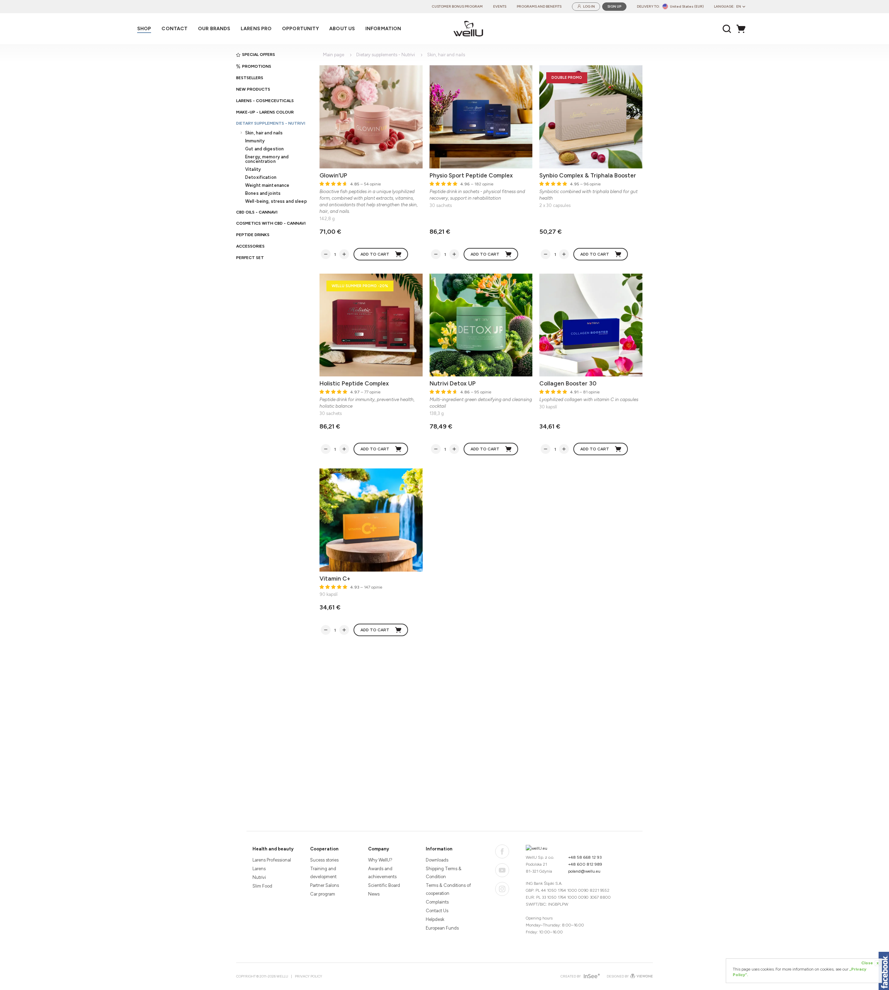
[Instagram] (502, 889)
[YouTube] (502, 870)
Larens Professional (271, 860)
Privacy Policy (308, 976)
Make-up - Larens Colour (265, 112)
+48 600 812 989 (585, 864)
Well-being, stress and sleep (276, 201)
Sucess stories (324, 860)
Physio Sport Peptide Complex (471, 175)
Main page (333, 54)
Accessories (250, 246)
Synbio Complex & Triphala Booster (587, 175)
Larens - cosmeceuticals (265, 100)
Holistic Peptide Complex (354, 383)
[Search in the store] (727, 28)
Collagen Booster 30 (568, 383)
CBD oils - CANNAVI (256, 212)
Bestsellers (249, 77)
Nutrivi (259, 877)
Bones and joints (263, 193)
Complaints (437, 902)
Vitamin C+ (334, 578)
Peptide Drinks (252, 234)
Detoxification (260, 177)
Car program (322, 894)
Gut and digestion (264, 148)
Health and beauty (272, 848)
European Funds (442, 928)
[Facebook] (502, 851)
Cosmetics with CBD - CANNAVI (271, 223)
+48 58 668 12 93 (585, 857)
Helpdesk (435, 919)
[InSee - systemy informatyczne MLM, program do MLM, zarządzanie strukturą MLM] (591, 976)
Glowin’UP (333, 175)
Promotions (256, 66)
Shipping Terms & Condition (444, 872)
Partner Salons (324, 885)
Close (870, 962)
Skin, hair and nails (264, 132)
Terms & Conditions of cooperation (448, 889)
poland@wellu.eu (584, 871)
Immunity (255, 140)
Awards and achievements (382, 872)
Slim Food (262, 886)
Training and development (323, 872)
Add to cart (374, 254)
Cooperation (324, 848)
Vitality (253, 169)
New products (253, 89)
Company (378, 848)
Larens (259, 868)
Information (439, 848)
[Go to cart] (743, 28)
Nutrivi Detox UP (453, 383)
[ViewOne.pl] (641, 976)
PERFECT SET (250, 257)
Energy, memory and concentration (267, 159)
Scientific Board (384, 885)
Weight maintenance (267, 185)
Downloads (437, 860)
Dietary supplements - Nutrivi (270, 123)
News (374, 894)
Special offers (258, 54)
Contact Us (437, 910)
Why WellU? (380, 860)
